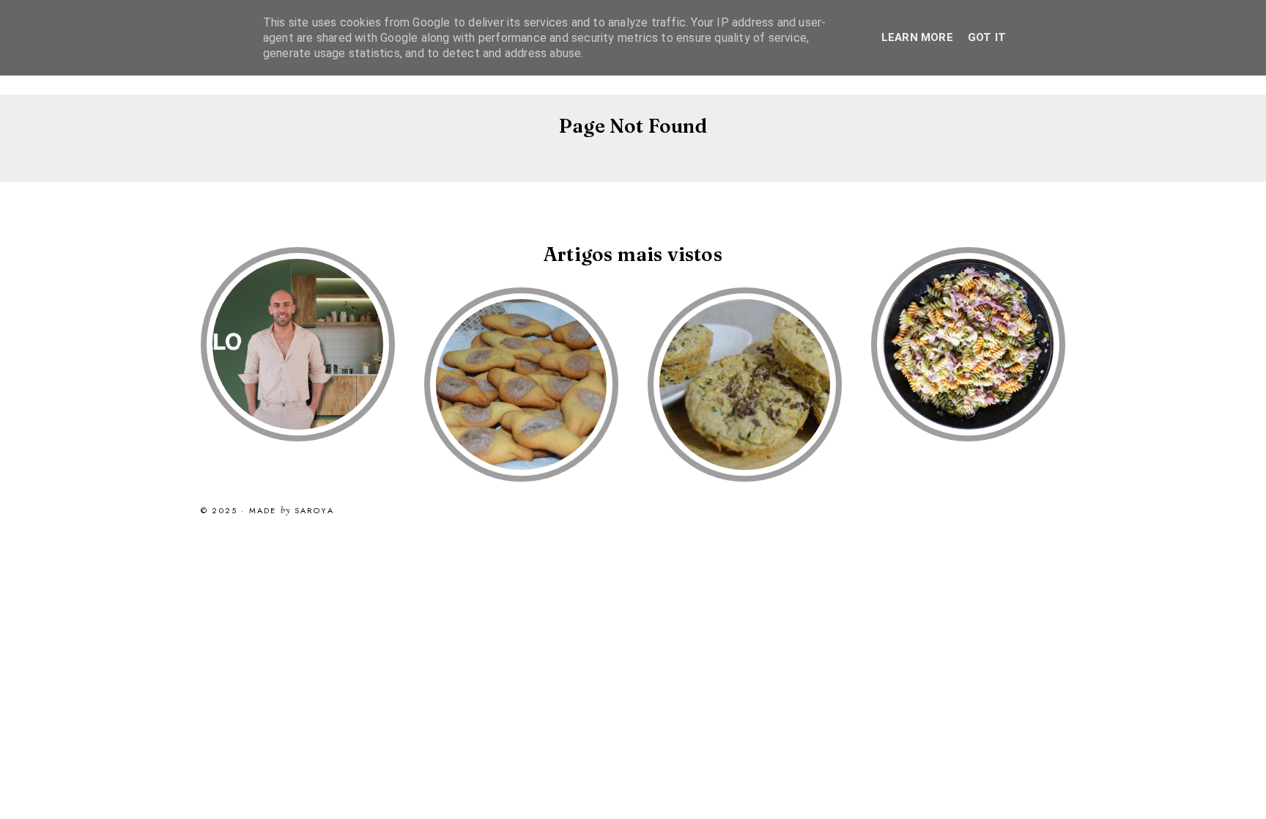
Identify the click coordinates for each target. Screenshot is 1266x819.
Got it (987, 37)
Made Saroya (291, 511)
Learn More (917, 37)
